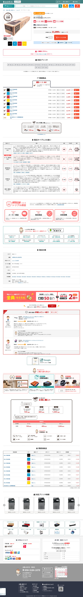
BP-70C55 (38, 67)
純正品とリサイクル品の (26, 241)
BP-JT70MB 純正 (7, 463)
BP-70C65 (44, 67)
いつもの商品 (36, 587)
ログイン (59, 2)
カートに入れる (62, 37)
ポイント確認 (36, 591)
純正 (32, 485)
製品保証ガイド (20, 282)
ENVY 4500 (26, 341)
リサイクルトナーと (56, 236)
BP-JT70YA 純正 (7, 482)
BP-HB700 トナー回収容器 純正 (9, 485)
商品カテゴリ (10, 6)
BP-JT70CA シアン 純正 (41, 54)
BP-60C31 (51, 65)
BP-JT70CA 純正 (7, 474)
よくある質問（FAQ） (24, 591)
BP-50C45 (24, 65)
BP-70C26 (65, 65)
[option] (12, 505)
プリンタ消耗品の (71, 236)
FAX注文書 (69, 42)
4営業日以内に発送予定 (17, 257)
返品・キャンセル (23, 587)
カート (77, 89)
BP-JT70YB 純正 (7, 467)
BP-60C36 (58, 65)
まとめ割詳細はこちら (41, 134)
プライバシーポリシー (47, 590)
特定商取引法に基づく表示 (48, 587)
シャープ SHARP (37, 16)
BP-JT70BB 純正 (7, 455)
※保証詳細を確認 (60, 204)
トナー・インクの (56, 241)
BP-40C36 (17, 65)
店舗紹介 (45, 586)
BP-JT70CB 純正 (7, 459)
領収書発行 (22, 586)
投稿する (53, 306)
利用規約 (45, 589)
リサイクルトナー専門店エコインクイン (42, 595)
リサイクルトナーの (11, 236)
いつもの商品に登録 (39, 13)
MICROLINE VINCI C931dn (29, 317)
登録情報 (35, 590)
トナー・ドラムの (71, 241)
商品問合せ (62, 42)
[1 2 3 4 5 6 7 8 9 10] (50, 37)
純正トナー (34, 455)
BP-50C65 (37, 65)
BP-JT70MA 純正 (7, 478)
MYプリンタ (35, 589)
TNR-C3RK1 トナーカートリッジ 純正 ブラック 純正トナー (33, 316)
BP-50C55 (30, 65)
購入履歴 (35, 586)
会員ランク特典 (23, 589)
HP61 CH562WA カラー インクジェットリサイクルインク (33, 340)
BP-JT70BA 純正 (7, 470)
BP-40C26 (10, 65)
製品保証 (22, 590)
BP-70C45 (71, 65)
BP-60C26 (44, 65)
